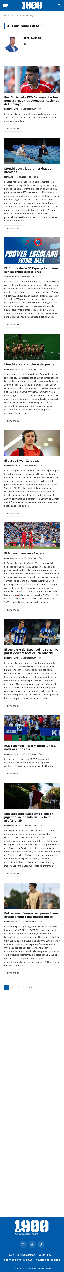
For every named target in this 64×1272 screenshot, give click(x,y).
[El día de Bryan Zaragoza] (32, 443)
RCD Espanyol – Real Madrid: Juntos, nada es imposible (30, 747)
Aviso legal (46, 1255)
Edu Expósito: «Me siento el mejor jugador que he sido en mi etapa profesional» (28, 817)
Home (11, 1255)
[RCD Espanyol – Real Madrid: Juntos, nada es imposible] (32, 728)
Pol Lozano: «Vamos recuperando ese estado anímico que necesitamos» (31, 915)
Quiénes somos (26, 1255)
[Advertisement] (32, 1035)
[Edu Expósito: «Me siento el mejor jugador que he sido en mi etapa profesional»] (32, 796)
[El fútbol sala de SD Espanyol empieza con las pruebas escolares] (32, 250)
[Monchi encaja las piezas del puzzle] (32, 347)
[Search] (59, 5)
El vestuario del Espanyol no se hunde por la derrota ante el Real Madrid (31, 651)
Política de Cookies (48, 1260)
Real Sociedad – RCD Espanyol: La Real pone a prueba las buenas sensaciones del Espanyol (31, 100)
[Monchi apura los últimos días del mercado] (32, 151)
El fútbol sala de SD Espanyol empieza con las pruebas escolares (31, 270)
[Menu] (5, 5)
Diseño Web (44, 1268)
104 (30, 987)
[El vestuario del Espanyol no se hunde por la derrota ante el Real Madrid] (32, 632)
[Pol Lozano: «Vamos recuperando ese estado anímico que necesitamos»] (32, 896)
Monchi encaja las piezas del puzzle (29, 364)
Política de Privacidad (18, 1260)
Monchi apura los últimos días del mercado (28, 170)
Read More (13, 128)
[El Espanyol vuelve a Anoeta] (32, 535)
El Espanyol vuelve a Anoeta (24, 553)
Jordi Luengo (32, 37)
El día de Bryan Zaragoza (21, 461)
